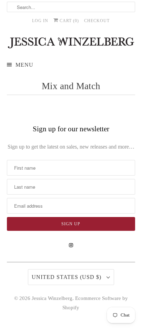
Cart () (68, 20)
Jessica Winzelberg (52, 298)
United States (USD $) (67, 277)
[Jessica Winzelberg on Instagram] (71, 245)
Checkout (97, 20)
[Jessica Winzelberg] (71, 42)
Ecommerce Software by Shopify (95, 302)
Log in (40, 20)
